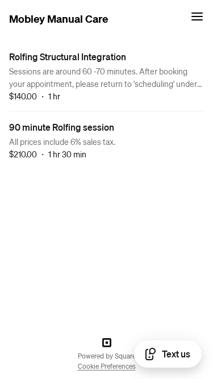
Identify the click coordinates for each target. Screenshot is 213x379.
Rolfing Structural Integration (67, 57)
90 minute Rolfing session (61, 127)
